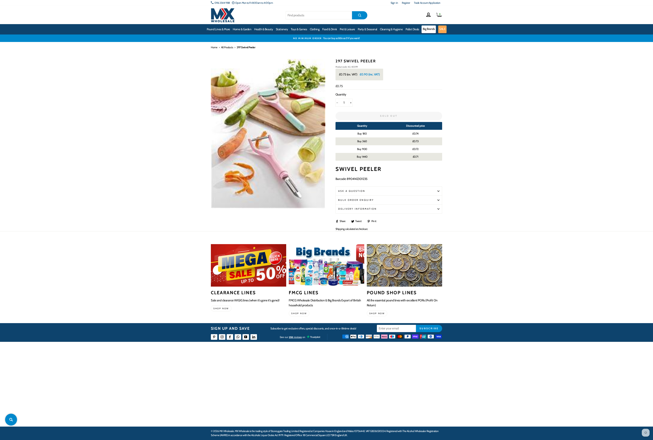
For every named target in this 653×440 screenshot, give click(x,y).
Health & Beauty (263, 29)
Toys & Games (299, 29)
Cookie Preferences (403, 405)
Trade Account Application (427, 2)
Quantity (341, 94)
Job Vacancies (400, 392)
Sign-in (394, 2)
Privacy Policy (297, 399)
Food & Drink (329, 29)
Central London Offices (405, 380)
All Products (227, 47)
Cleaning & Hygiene (391, 29)
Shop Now (377, 313)
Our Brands (347, 374)
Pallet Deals (412, 29)
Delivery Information (357, 208)
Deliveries (295, 374)
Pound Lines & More (218, 29)
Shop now (221, 308)
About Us (346, 362)
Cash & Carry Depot (403, 374)
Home (214, 47)
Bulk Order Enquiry (356, 200)
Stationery (282, 29)
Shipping (340, 229)
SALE (442, 29)
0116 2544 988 (222, 2)
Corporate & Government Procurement (310, 380)
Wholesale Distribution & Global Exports (310, 386)
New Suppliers (400, 399)
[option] (326, 38)
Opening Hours (401, 368)
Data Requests (400, 411)
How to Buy (296, 368)
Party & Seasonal (367, 29)
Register (406, 2)
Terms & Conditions (300, 392)
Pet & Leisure (347, 29)
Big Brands (429, 29)
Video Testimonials (351, 368)
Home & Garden (242, 29)
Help (293, 362)
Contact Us (399, 362)
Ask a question (351, 191)
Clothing (314, 29)
